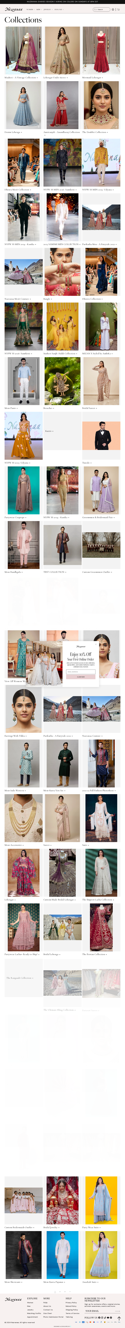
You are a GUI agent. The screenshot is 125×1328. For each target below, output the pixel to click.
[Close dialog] (96, 644)
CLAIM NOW (81, 677)
